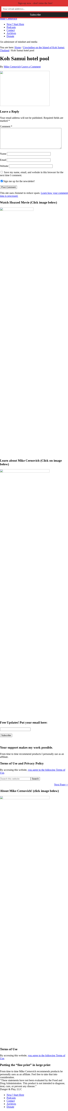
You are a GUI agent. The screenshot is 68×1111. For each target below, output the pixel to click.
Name (3, 153)
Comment (6, 126)
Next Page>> (61, 784)
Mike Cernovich (8, 18)
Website (4, 166)
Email (3, 159)
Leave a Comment (31, 66)
